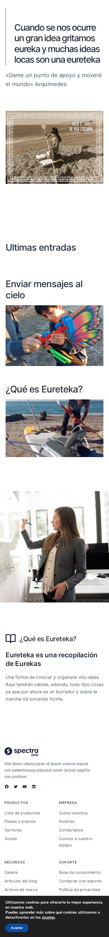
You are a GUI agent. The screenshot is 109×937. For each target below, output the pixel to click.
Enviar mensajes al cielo (44, 290)
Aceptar (17, 928)
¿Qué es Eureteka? (44, 389)
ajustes (48, 917)
